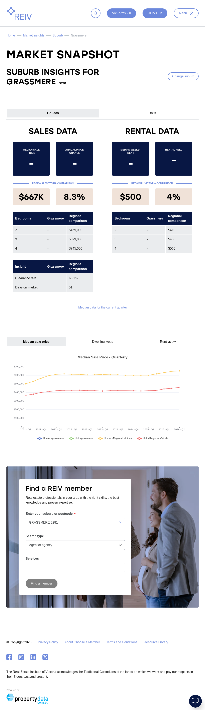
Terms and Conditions (121, 642)
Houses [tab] (53, 113)
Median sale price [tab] (36, 341)
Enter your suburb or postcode (49, 513)
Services (32, 558)
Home (10, 35)
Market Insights (33, 35)
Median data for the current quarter (102, 307)
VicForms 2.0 (121, 13)
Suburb (57, 35)
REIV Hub (155, 13)
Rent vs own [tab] (169, 341)
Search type (35, 536)
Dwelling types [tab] (102, 341)
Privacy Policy (48, 642)
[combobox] (75, 522)
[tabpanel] (102, 218)
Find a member (41, 583)
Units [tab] (152, 113)
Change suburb (183, 76)
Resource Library (156, 642)
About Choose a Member (82, 642)
